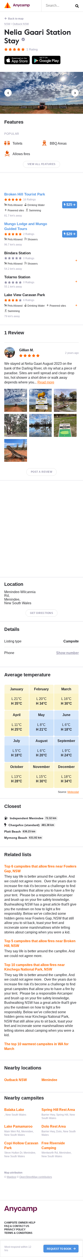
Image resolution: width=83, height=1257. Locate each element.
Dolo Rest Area (54, 1126)
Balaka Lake (14, 1110)
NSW (7, 24)
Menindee (49, 1080)
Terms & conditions (18, 1232)
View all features (41, 164)
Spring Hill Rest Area (58, 1110)
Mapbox (11, 1176)
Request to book (59, 1248)
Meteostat (73, 792)
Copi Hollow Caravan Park (21, 1145)
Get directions (41, 613)
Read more (45, 382)
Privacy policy (15, 1229)
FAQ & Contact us (16, 1226)
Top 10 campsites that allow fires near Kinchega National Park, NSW (34, 967)
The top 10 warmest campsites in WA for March (36, 1046)
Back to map (15, 18)
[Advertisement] (41, 528)
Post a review (41, 471)
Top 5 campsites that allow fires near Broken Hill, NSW (40, 943)
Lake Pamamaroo (18, 1126)
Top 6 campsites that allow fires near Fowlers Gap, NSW (40, 869)
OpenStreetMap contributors (35, 1176)
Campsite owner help (19, 1222)
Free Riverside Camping (53, 1145)
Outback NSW (21, 24)
